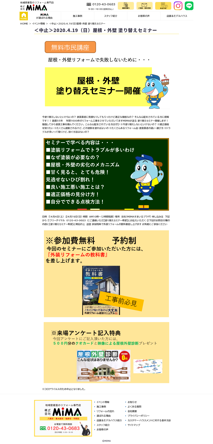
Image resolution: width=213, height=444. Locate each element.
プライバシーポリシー (138, 416)
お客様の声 (144, 16)
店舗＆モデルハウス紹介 (109, 420)
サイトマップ (134, 425)
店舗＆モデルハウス (177, 16)
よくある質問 (134, 406)
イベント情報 (38, 23)
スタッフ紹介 (110, 16)
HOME (23, 19)
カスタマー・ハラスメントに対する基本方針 (149, 420)
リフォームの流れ (105, 411)
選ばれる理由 (104, 416)
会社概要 (132, 411)
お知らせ (132, 402)
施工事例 (77, 16)
